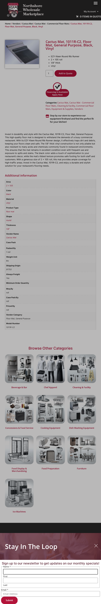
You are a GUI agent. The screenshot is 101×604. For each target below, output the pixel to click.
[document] (50, 302)
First (5, 576)
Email (4, 590)
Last (5, 585)
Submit (9, 600)
